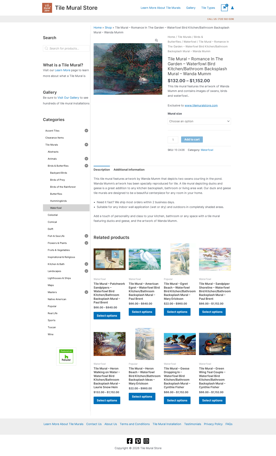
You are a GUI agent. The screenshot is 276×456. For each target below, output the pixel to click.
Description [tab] (102, 169)
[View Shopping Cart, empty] (224, 7)
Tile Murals (185, 36)
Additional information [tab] (129, 169)
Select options (107, 315)
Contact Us (94, 424)
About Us (110, 424)
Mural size (175, 113)
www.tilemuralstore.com (201, 105)
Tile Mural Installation (167, 424)
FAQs (229, 424)
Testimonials (192, 424)
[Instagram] (146, 441)
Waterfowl (190, 41)
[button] (156, 40)
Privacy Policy (213, 424)
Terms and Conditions (135, 424)
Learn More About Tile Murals (63, 424)
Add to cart (192, 139)
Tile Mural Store (76, 7)
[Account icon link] (232, 7)
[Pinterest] (138, 441)
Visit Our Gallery (68, 97)
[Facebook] (129, 441)
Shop (108, 27)
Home (98, 27)
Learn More (62, 70)
